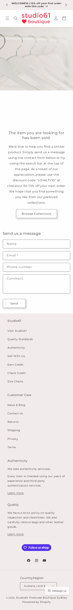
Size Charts (15, 381)
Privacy (12, 438)
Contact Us (15, 413)
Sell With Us (16, 356)
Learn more (15, 493)
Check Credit (16, 373)
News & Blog (16, 405)
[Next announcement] (66, 5)
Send (14, 303)
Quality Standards (20, 339)
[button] (7, 18)
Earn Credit (15, 364)
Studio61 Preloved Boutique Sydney (41, 597)
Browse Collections (36, 213)
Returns (13, 421)
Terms (11, 447)
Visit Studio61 (17, 330)
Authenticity (16, 347)
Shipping (13, 430)
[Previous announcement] (7, 5)
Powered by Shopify (36, 602)
